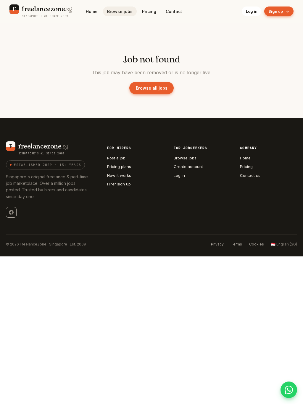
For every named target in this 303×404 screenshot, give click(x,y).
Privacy (217, 244)
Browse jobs (120, 11)
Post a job (116, 158)
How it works (119, 175)
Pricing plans (119, 166)
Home (92, 11)
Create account (188, 166)
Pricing (149, 11)
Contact (174, 11)
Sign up (275, 11)
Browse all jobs (151, 88)
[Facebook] (11, 212)
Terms (236, 244)
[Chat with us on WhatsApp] (289, 390)
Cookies (256, 244)
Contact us (250, 175)
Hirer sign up (119, 184)
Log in (251, 11)
